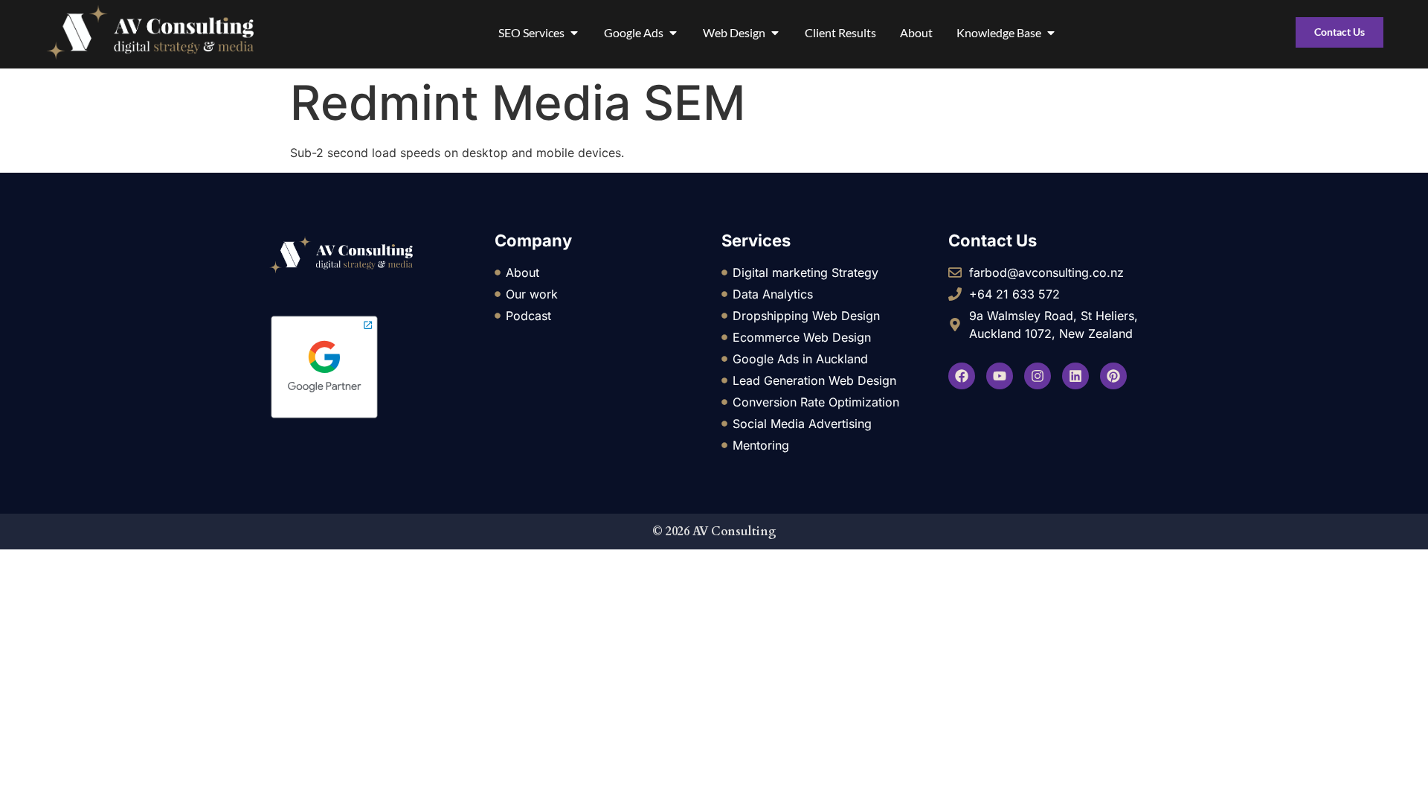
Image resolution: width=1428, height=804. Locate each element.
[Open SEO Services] (574, 33)
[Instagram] (1037, 376)
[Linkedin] (1075, 376)
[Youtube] (999, 376)
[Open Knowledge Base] (1051, 33)
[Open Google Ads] (673, 33)
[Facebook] (961, 376)
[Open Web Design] (775, 33)
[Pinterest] (1113, 376)
